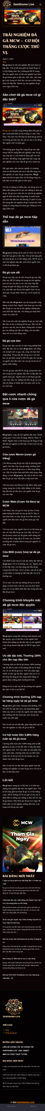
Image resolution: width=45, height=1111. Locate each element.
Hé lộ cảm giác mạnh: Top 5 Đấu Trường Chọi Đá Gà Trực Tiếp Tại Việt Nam (22, 921)
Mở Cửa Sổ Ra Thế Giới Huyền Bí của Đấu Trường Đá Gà (22, 940)
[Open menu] (40, 4)
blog (4, 62)
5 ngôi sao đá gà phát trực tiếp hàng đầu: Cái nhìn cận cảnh (22, 882)
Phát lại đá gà (11, 1033)
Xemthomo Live (26, 1102)
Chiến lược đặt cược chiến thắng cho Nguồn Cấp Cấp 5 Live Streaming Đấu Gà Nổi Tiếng (22, 901)
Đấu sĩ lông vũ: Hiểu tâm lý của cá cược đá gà (19, 958)
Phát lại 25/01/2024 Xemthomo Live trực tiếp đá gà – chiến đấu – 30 (22, 976)
